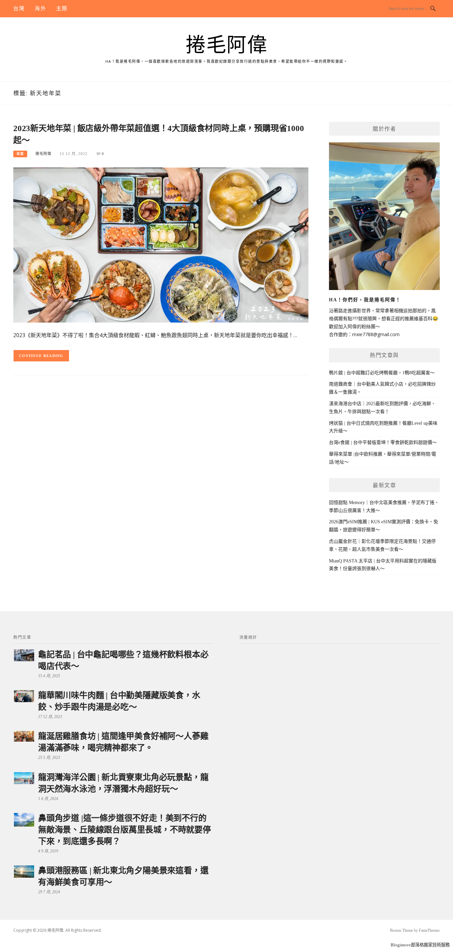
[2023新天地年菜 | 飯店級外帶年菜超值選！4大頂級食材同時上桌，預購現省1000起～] (160, 244)
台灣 (19, 8)
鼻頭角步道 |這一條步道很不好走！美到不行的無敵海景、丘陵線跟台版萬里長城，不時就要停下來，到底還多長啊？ (124, 830)
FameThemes (429, 930)
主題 (61, 8)
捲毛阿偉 (226, 45)
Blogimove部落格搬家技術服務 (420, 944)
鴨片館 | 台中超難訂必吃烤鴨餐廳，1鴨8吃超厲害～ (382, 372)
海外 (40, 8)
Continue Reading (41, 356)
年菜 (20, 154)
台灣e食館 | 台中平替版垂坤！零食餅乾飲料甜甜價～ (383, 442)
